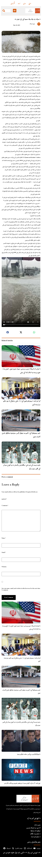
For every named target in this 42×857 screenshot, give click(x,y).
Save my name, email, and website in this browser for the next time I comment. (21, 589)
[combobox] (6, 11)
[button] (14, 10)
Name (4, 538)
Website (4, 567)
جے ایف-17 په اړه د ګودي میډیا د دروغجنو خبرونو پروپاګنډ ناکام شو (22, 783)
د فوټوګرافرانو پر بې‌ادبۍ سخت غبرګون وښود (28, 754)
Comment (5, 506)
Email (4, 552)
